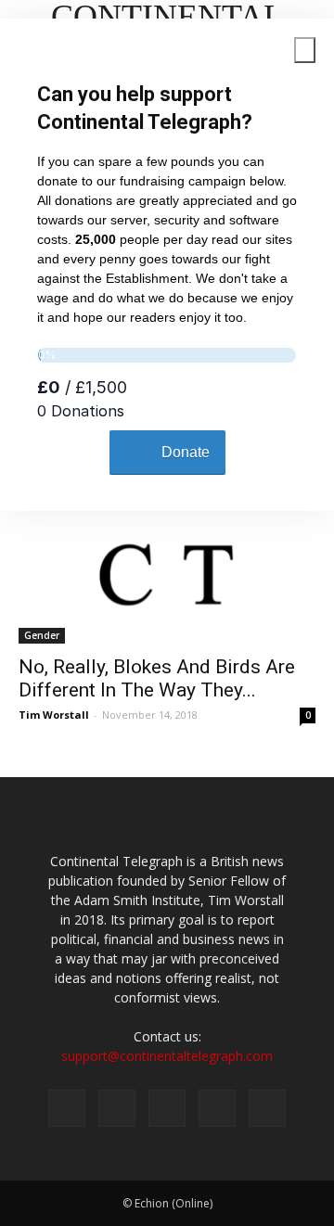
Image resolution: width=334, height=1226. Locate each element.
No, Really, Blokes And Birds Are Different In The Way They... (157, 678)
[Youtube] (267, 1108)
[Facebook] (66, 1108)
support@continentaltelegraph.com (167, 1056)
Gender (41, 635)
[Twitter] (116, 1108)
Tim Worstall (54, 715)
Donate (185, 452)
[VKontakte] (217, 1108)
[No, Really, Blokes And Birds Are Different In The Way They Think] (167, 570)
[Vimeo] (167, 1108)
